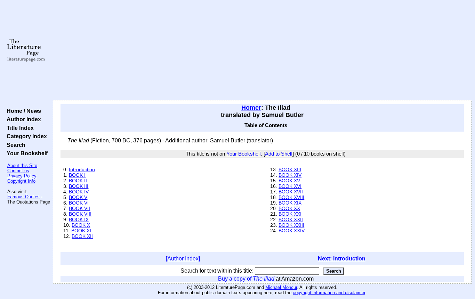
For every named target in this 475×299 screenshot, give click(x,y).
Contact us (18, 170)
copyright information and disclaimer (329, 292)
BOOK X (81, 225)
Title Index (19, 128)
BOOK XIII (290, 169)
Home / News (22, 111)
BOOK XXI (290, 214)
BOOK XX (289, 208)
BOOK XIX (290, 203)
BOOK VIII (80, 214)
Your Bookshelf (26, 153)
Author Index (22, 119)
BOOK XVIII (291, 197)
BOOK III (78, 186)
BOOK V (78, 197)
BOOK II (78, 180)
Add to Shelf (278, 154)
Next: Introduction (341, 258)
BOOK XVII (291, 191)
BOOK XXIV (292, 230)
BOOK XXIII (291, 225)
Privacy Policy (22, 175)
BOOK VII (79, 208)
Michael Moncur (281, 287)
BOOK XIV (290, 175)
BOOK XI (81, 230)
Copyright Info (21, 181)
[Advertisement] (262, 50)
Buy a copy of (246, 279)
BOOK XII (82, 236)
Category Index (25, 136)
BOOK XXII (291, 219)
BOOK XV (289, 180)
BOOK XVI (290, 186)
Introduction (82, 169)
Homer (251, 107)
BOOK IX (79, 219)
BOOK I (77, 175)
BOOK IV (79, 191)
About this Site (22, 165)
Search (14, 145)
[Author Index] (183, 258)
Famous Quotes (23, 196)
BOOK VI (79, 203)
